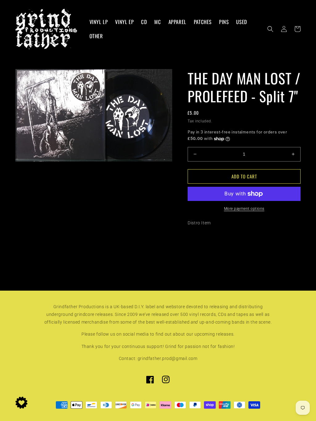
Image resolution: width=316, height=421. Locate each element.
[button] (270, 29)
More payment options (244, 208)
